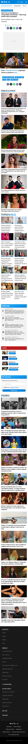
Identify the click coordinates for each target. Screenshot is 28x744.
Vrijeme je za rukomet (8, 692)
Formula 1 (5, 679)
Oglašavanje (19, 729)
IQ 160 (4, 662)
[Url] (20, 28)
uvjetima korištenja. (14, 387)
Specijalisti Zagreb (7, 658)
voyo (4, 79)
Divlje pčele (17, 6)
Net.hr (13, 214)
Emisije (4, 639)
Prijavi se (14, 390)
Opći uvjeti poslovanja (13, 734)
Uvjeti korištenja (17, 726)
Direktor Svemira (7, 676)
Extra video (6, 689)
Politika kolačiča (6, 732)
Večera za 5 (5, 706)
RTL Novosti (6, 377)
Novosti (5, 629)
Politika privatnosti (10, 729)
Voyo (3, 643)
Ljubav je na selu (6, 702)
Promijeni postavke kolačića (18, 732)
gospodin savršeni (8, 77)
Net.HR (4, 711)
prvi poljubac (19, 77)
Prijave (5, 715)
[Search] (26, 2)
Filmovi (4, 636)
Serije (3, 632)
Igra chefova (5, 654)
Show (4, 348)
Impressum (9, 726)
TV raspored (6, 684)
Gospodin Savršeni (6, 6)
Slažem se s (11, 387)
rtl (8, 79)
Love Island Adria (7, 651)
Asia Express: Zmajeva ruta (9, 665)
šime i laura (14, 79)
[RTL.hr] (5, 2)
